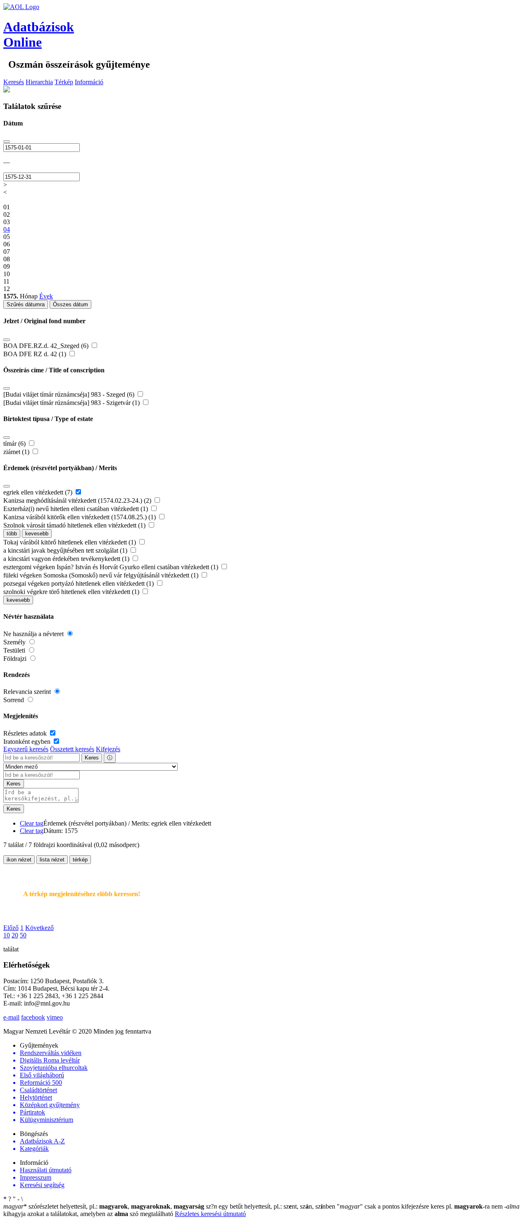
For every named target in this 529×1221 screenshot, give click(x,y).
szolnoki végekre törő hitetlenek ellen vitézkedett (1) (72, 591)
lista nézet (52, 860)
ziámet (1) (17, 451)
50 (23, 935)
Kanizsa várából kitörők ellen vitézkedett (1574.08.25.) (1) (80, 517)
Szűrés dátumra (26, 304)
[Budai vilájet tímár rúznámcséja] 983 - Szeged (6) (69, 394)
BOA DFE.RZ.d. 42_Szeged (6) (46, 345)
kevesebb (36, 533)
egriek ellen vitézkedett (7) (38, 492)
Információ (89, 81)
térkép (80, 860)
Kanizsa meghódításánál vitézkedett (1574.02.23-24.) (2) (78, 500)
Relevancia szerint (27, 691)
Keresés (13, 81)
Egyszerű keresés (25, 748)
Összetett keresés (72, 748)
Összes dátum (70, 304)
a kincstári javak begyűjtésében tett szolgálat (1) (66, 550)
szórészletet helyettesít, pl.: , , (103, 1206)
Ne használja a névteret (34, 633)
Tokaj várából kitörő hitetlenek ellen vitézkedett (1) (70, 542)
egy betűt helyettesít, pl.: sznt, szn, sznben (271, 1206)
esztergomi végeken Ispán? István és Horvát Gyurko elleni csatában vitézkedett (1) (111, 566)
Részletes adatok (25, 733)
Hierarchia (39, 81)
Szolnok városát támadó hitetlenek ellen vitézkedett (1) (75, 525)
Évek (46, 296)
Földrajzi (15, 658)
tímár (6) (15, 443)
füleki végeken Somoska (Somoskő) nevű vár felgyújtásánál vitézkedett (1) (101, 575)
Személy (15, 642)
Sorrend (14, 699)
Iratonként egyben (27, 741)
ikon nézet (19, 860)
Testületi (15, 650)
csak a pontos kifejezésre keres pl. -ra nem (420, 1206)
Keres (92, 758)
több (12, 533)
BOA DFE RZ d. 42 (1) (35, 353)
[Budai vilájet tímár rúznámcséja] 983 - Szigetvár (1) (72, 402)
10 (6, 935)
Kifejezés (108, 748)
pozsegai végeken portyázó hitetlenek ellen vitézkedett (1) (79, 583)
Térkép (64, 81)
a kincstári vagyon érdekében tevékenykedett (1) (67, 558)
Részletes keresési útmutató (210, 1213)
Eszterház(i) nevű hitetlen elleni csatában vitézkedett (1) (76, 508)
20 (15, 935)
